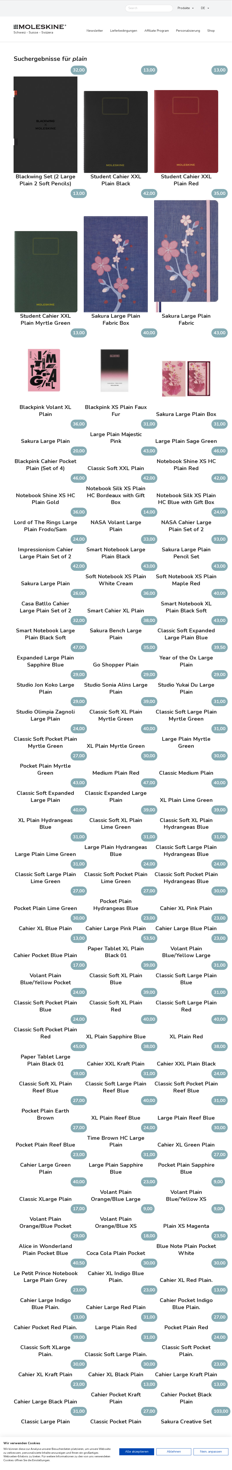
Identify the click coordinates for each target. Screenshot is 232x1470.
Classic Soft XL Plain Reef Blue (45, 1087)
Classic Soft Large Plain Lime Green (45, 878)
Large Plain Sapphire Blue (116, 1169)
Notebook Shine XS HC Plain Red (186, 465)
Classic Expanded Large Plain (116, 797)
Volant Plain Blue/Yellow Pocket (45, 979)
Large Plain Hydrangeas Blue (115, 851)
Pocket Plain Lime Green (45, 908)
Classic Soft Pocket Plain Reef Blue (186, 1087)
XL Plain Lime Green (186, 800)
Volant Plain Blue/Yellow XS (186, 1196)
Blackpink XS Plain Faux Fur (116, 411)
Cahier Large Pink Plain (116, 928)
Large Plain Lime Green (45, 854)
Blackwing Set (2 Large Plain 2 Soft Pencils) (45, 180)
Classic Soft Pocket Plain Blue (45, 1006)
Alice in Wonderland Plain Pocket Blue (45, 1250)
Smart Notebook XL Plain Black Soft (186, 607)
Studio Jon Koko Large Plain (45, 688)
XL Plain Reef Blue (115, 1117)
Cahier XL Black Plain (116, 1374)
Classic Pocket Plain (115, 1421)
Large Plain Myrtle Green (186, 743)
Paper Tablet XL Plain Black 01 (116, 952)
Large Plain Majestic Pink (116, 438)
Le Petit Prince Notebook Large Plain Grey (46, 1277)
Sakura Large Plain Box (186, 414)
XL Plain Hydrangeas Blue (45, 824)
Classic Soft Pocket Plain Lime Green (116, 878)
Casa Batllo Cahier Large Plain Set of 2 (45, 607)
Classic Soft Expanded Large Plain (45, 797)
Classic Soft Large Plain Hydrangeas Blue (186, 851)
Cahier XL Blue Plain (45, 928)
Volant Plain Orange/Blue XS (116, 1223)
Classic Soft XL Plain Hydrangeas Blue (186, 824)
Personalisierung (188, 31)
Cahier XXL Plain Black (186, 1063)
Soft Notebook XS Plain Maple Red (186, 580)
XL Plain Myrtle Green (116, 746)
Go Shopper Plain (116, 664)
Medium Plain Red (115, 773)
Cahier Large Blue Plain (186, 928)
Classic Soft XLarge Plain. (45, 1351)
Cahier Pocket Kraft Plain (116, 1398)
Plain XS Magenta (186, 1226)
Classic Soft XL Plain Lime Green (115, 824)
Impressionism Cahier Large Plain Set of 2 (45, 553)
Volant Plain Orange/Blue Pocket (45, 1223)
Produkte (184, 8)
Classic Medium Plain (186, 773)
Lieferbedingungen (123, 31)
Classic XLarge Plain (45, 1199)
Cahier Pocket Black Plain (186, 1398)
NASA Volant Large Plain (116, 526)
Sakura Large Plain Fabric (186, 320)
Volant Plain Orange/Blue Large (116, 1196)
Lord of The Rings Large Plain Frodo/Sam (45, 526)
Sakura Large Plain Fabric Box (115, 320)
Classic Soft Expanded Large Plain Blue (186, 634)
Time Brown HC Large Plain (115, 1142)
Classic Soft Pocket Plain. (186, 1351)
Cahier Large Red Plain (116, 1307)
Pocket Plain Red (186, 1327)
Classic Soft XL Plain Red (115, 1006)
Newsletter (95, 31)
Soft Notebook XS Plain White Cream (116, 580)
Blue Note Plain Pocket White (186, 1250)
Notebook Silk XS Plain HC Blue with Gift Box (186, 499)
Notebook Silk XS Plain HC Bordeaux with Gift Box (116, 495)
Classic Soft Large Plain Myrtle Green (186, 715)
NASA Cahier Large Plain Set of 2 (186, 526)
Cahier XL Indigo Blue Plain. (116, 1277)
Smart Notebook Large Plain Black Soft (45, 634)
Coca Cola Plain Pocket (115, 1253)
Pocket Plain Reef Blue (45, 1144)
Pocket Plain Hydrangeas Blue (115, 905)
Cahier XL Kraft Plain (45, 1374)
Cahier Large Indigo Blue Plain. (45, 1304)
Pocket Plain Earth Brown (45, 1114)
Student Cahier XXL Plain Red (186, 180)
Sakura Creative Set (186, 1421)
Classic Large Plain (45, 1421)
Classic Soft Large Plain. (116, 1354)
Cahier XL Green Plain (186, 1144)
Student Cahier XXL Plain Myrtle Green (45, 320)
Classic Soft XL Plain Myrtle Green (115, 715)
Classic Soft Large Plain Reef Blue (115, 1087)
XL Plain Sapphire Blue (116, 1036)
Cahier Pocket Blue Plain (45, 955)
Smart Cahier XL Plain (115, 610)
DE (203, 8)
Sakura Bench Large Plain (116, 634)
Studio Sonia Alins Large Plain (116, 688)
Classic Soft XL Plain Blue (115, 979)
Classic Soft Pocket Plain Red (45, 1033)
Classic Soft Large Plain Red (186, 1006)
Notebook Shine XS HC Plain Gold (45, 499)
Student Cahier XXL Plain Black (116, 180)
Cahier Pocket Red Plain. (45, 1327)
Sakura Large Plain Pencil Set (186, 553)
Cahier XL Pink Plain (186, 908)
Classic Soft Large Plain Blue (186, 979)
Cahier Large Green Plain (45, 1169)
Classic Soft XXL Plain (116, 468)
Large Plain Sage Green (186, 441)
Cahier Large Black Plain (45, 1401)
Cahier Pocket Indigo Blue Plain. (186, 1304)
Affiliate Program (156, 31)
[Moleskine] (40, 27)
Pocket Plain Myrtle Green (45, 769)
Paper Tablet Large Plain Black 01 (45, 1060)
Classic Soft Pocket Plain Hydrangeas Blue (186, 878)
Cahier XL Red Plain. (186, 1280)
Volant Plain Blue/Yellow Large (186, 952)
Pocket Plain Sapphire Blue (186, 1169)
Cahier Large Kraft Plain (186, 1374)
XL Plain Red (186, 1036)
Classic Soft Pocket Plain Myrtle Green (45, 743)
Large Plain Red (116, 1327)
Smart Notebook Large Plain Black (115, 553)
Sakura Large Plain (45, 441)
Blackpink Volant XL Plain (45, 411)
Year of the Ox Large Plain (186, 661)
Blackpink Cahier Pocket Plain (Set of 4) (45, 465)
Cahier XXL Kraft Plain (116, 1063)
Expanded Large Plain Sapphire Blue (45, 661)
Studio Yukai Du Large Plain (186, 688)
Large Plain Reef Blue (186, 1117)
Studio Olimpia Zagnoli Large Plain (45, 715)
